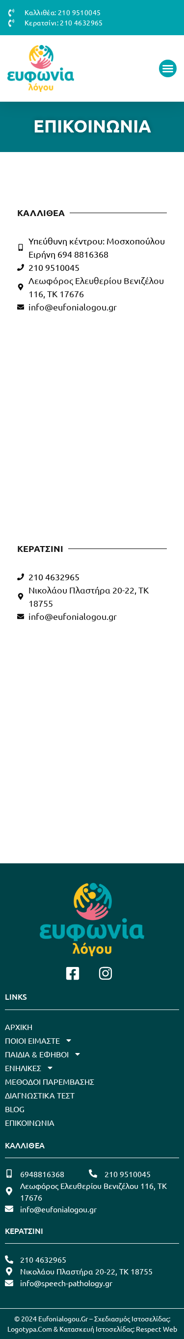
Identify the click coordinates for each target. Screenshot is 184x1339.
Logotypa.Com (29, 1328)
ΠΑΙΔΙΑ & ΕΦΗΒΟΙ (37, 1054)
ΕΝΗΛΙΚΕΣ (23, 1068)
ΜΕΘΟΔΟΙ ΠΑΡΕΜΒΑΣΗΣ (49, 1081)
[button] (168, 68)
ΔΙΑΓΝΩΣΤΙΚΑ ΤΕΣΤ (40, 1095)
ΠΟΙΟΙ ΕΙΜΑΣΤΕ (32, 1040)
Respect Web (156, 1328)
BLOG (15, 1109)
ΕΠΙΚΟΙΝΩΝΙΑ (29, 1122)
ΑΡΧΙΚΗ (18, 1027)
